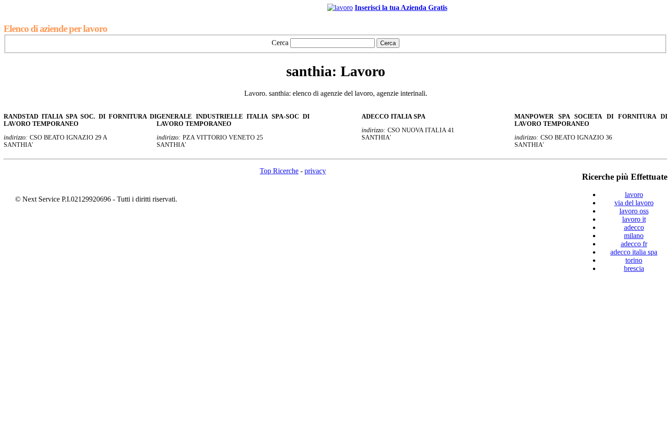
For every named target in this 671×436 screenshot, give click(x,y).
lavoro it (634, 219)
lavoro (634, 194)
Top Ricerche (279, 171)
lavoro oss (634, 211)
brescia (634, 268)
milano (634, 235)
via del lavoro (634, 203)
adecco (634, 227)
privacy (315, 171)
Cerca (280, 43)
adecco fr (634, 244)
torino (633, 260)
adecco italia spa (633, 252)
